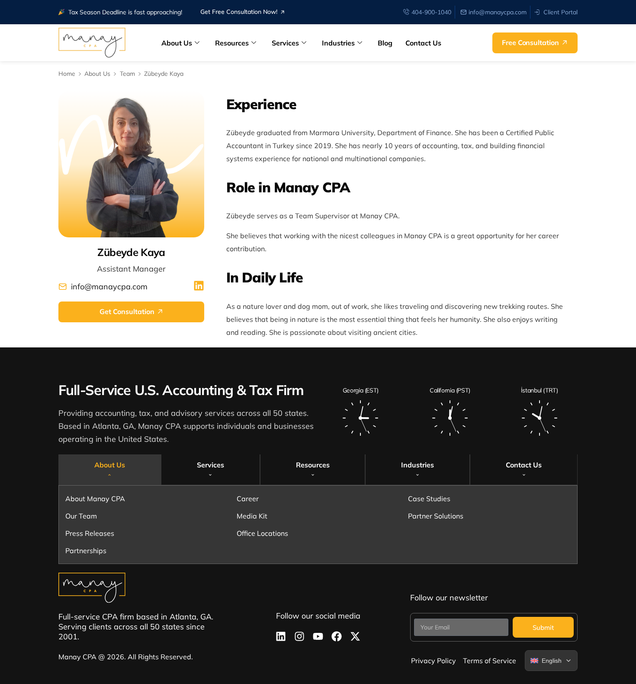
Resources (232, 43)
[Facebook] (336, 636)
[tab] (109, 469)
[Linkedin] (281, 636)
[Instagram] (299, 636)
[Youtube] (318, 636)
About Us (176, 43)
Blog (385, 43)
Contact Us (423, 43)
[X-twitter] (355, 636)
